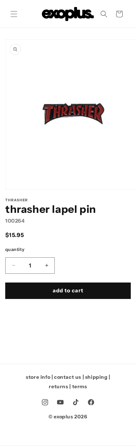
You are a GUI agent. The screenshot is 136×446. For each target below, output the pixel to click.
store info (38, 377)
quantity (14, 249)
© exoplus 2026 (67, 416)
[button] (14, 14)
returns (58, 386)
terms (79, 386)
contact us (67, 377)
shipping (96, 377)
